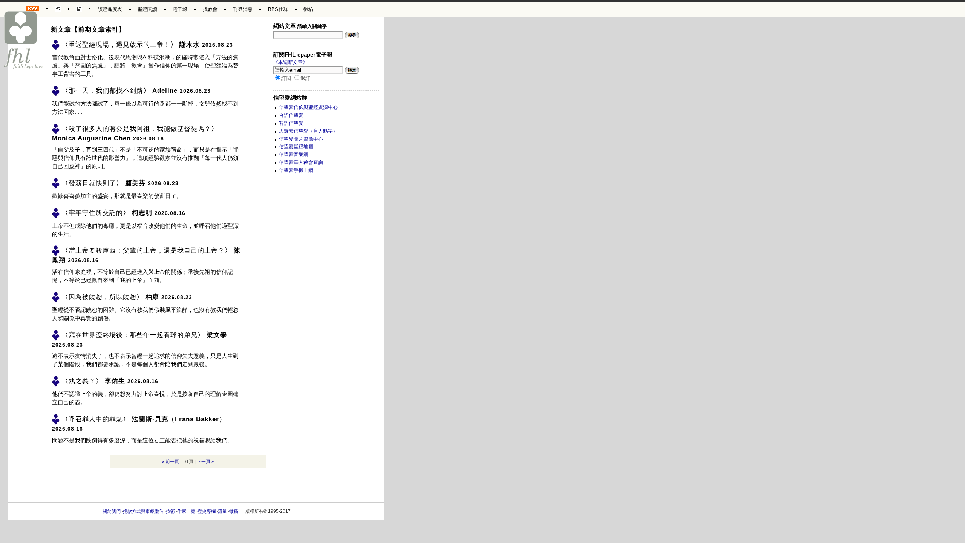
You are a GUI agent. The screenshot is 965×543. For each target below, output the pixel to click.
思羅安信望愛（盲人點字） (308, 131)
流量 (222, 511)
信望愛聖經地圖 (296, 146)
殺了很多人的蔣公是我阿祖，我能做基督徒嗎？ (140, 128)
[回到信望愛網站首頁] (24, 40)
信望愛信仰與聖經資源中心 (308, 107)
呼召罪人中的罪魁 (96, 418)
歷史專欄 (207, 511)
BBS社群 (278, 9)
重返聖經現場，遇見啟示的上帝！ (119, 44)
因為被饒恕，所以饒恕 (102, 297)
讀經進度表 (110, 9)
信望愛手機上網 (296, 170)
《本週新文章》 (290, 62)
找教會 (210, 9)
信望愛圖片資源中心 (301, 139)
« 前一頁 (170, 461)
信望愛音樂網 (293, 154)
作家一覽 (186, 511)
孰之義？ (82, 381)
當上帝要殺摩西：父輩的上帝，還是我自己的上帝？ (147, 250)
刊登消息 (243, 9)
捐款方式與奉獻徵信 (143, 511)
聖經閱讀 (147, 9)
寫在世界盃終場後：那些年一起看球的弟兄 (133, 334)
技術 (170, 511)
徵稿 (308, 9)
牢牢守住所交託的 (96, 212)
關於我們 (112, 511)
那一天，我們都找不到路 (106, 90)
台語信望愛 (291, 115)
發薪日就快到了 (92, 183)
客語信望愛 (291, 123)
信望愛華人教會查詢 (301, 162)
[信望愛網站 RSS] (32, 7)
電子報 (180, 9)
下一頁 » (205, 461)
